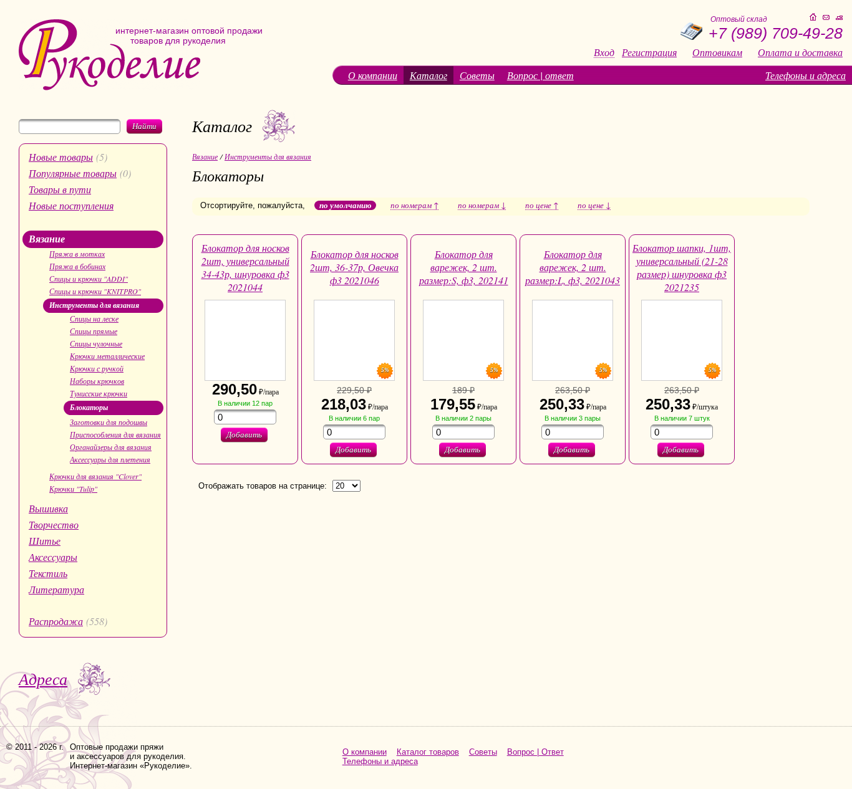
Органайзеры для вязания (111, 447)
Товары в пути (60, 189)
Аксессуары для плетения (110, 459)
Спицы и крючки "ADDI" (88, 279)
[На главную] (109, 87)
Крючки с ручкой (96, 368)
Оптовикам (717, 52)
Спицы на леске (94, 318)
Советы (477, 75)
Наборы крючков (97, 381)
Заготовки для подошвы (108, 422)
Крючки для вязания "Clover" (95, 476)
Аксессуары (53, 556)
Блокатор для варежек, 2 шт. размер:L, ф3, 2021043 (572, 267)
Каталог (428, 75)
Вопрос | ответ (540, 75)
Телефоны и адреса (805, 75)
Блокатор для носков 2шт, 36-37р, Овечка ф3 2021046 (354, 267)
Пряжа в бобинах (77, 266)
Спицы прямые (93, 331)
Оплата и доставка (800, 52)
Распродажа (56, 621)
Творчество (54, 524)
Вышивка (48, 508)
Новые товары (61, 156)
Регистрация (649, 52)
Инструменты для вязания (94, 305)
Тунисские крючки (98, 393)
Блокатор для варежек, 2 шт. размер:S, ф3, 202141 (463, 267)
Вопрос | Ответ (535, 752)
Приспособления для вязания (115, 434)
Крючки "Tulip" (73, 489)
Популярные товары (73, 172)
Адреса (43, 678)
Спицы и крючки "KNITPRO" (95, 291)
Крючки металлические (107, 356)
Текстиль (48, 573)
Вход (604, 52)
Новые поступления (71, 205)
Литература (56, 589)
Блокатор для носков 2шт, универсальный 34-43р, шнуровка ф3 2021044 (245, 267)
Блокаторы (89, 407)
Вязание (47, 239)
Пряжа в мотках (77, 254)
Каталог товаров (428, 752)
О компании (372, 75)
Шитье (45, 540)
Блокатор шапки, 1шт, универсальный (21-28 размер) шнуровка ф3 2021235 (681, 267)
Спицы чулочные (96, 343)
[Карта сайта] (839, 17)
